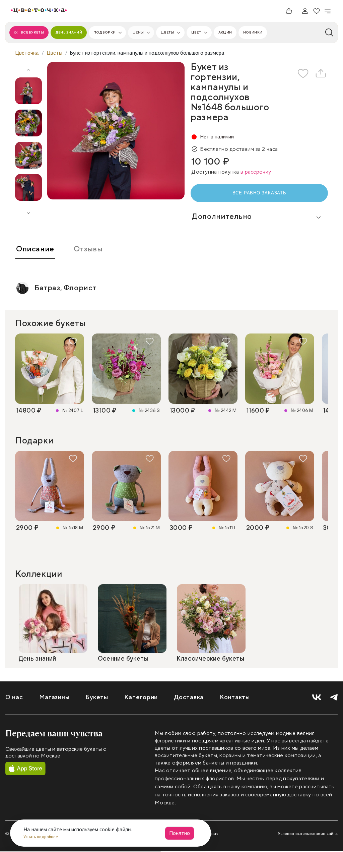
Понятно (179, 833)
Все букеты (32, 32)
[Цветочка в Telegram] (334, 697)
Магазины (54, 697)
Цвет (196, 32)
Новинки (252, 32)
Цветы (167, 32)
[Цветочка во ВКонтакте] (316, 697)
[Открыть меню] (328, 11)
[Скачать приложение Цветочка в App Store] (25, 769)
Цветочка (27, 53)
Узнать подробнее (41, 836)
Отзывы (88, 249)
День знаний (68, 32)
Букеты (96, 697)
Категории (141, 697)
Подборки (104, 32)
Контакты (235, 697)
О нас (14, 697)
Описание (35, 249)
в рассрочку (256, 172)
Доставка (189, 697)
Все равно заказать (259, 192)
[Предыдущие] (28, 67)
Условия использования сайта (308, 833)
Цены (138, 32)
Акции (225, 32)
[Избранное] (317, 11)
